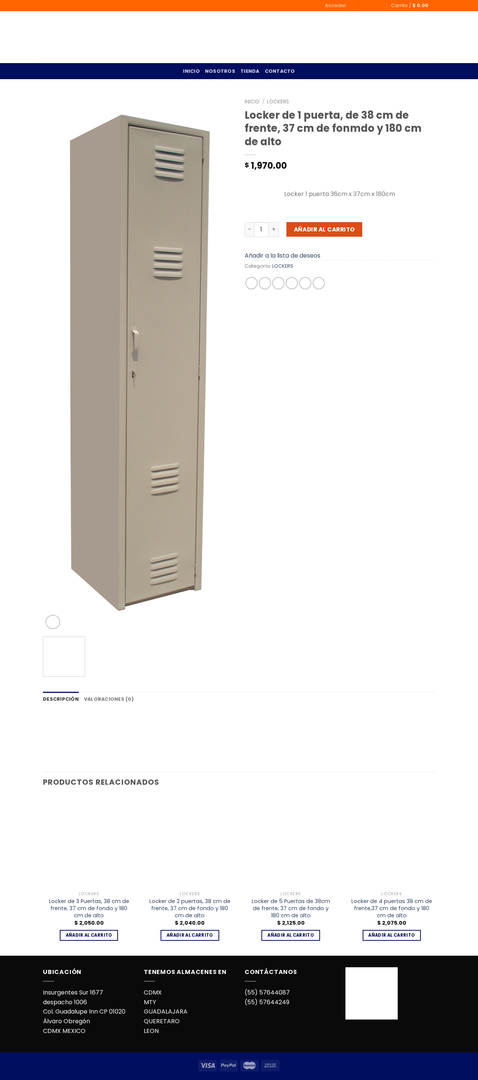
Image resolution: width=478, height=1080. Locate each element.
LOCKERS (278, 101)
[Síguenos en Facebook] (360, 5)
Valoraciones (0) (109, 699)
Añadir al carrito (324, 229)
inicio (191, 71)
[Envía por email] (278, 283)
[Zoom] (53, 622)
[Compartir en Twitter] (265, 283)
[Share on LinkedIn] (319, 283)
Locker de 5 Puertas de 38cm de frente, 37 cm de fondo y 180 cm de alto (291, 908)
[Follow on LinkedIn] (374, 5)
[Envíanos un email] (367, 5)
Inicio (252, 101)
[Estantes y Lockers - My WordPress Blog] (74, 37)
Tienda (250, 71)
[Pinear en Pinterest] (292, 283)
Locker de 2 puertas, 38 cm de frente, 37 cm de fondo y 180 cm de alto (189, 908)
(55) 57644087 (267, 992)
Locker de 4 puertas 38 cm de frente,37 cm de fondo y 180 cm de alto (391, 908)
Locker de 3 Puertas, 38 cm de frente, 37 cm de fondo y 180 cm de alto (89, 908)
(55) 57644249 (267, 1002)
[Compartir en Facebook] (251, 283)
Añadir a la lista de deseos (282, 255)
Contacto (280, 71)
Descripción (61, 699)
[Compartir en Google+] (305, 283)
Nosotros (220, 71)
